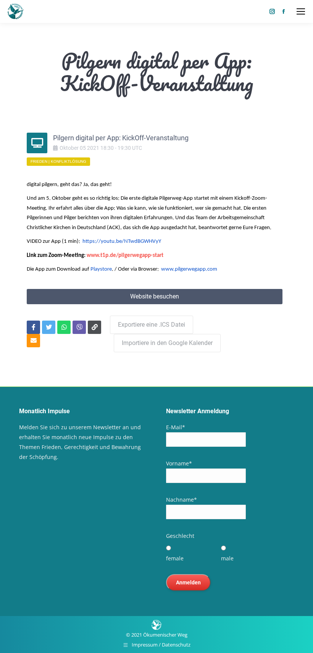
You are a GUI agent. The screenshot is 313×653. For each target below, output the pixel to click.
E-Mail (175, 427)
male (227, 558)
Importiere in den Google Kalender (167, 343)
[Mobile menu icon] (300, 11)
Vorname (179, 463)
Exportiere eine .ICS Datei (151, 324)
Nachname (181, 499)
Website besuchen (154, 296)
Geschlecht (180, 535)
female (175, 558)
